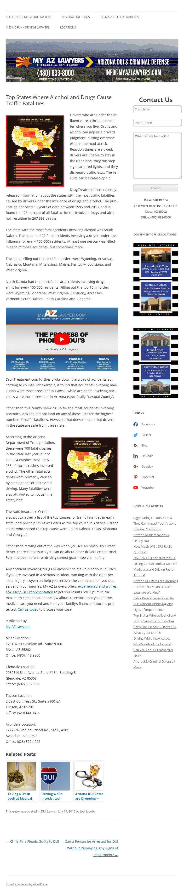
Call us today (28, 609)
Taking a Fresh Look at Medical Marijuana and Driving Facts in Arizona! (155, 569)
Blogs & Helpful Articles (119, 17)
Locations (68, 27)
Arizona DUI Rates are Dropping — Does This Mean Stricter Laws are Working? (155, 587)
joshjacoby (88, 811)
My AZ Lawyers (17, 626)
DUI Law (47, 811)
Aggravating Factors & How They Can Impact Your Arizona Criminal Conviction (154, 523)
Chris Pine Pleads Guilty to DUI (32, 841)
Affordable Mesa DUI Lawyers (28, 17)
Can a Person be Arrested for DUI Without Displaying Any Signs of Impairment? (91, 848)
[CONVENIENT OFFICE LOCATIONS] (155, 279)
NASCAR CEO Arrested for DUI (154, 558)
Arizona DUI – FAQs (76, 17)
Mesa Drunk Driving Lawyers (28, 27)
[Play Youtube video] (62, 339)
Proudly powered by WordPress (26, 884)
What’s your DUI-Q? (147, 632)
